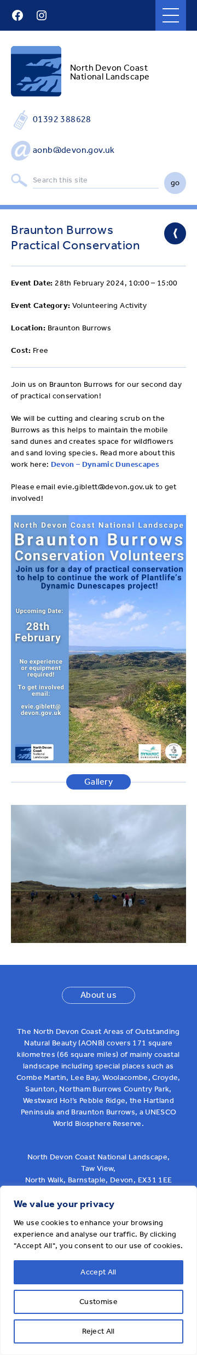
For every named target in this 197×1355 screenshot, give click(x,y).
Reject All (98, 1331)
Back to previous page (175, 233)
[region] (98, 1270)
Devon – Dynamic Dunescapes (105, 464)
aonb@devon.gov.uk (74, 150)
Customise (98, 1301)
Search (19, 180)
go (175, 182)
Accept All (98, 1272)
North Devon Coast (109, 67)
